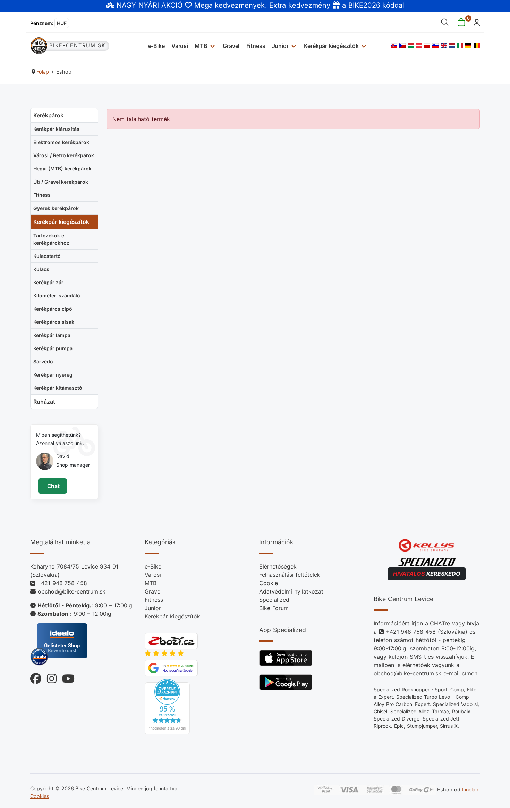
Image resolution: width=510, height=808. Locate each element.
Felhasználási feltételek (289, 574)
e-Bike (156, 45)
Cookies (39, 796)
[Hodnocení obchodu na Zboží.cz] (171, 640)
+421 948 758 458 (62, 583)
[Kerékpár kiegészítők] (363, 46)
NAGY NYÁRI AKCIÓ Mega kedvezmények (191, 5)
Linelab (470, 789)
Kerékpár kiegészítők (331, 45)
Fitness (255, 45)
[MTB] (211, 46)
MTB (201, 45)
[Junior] (293, 46)
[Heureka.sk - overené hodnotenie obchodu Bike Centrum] (167, 705)
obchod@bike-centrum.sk (71, 591)
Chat (52, 485)
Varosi (179, 45)
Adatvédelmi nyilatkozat (291, 591)
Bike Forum (274, 608)
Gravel (231, 45)
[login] (475, 22)
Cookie (268, 583)
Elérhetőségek (278, 566)
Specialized (274, 599)
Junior (280, 45)
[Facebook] (35, 677)
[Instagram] (49, 677)
